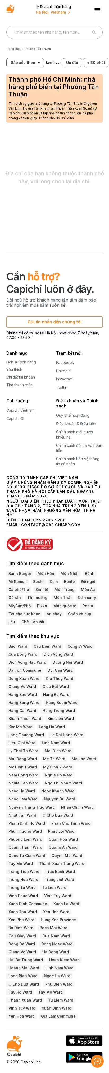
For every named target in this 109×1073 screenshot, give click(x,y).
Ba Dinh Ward (20, 927)
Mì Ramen (17, 581)
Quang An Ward (63, 847)
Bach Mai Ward (53, 927)
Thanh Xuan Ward (25, 1000)
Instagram (64, 379)
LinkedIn (63, 371)
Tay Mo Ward (20, 863)
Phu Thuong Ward (25, 831)
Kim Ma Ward (20, 726)
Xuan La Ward (66, 903)
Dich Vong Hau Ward (27, 662)
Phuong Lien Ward (25, 839)
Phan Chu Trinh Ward (70, 823)
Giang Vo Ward (22, 686)
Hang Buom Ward (62, 702)
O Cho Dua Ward (58, 815)
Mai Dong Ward (22, 758)
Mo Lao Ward (84, 758)
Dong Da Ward (21, 944)
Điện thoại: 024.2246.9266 (36, 520)
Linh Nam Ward (56, 742)
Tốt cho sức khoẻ (24, 614)
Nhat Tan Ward (22, 815)
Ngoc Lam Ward (23, 799)
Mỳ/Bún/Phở (19, 606)
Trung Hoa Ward (23, 879)
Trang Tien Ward (23, 871)
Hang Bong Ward (23, 702)
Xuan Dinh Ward (56, 1008)
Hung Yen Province (58, 919)
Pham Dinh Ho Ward (26, 823)
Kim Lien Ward (61, 718)
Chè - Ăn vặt (32, 621)
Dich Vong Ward (58, 654)
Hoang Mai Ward (23, 968)
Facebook (65, 362)
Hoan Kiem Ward (64, 960)
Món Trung (64, 589)
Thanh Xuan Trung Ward (61, 863)
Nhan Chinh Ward (77, 807)
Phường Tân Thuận (38, 48)
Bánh (89, 573)
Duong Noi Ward (68, 662)
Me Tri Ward (54, 758)
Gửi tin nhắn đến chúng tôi (54, 322)
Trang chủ (13, 48)
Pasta (88, 606)
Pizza (42, 606)
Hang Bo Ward (56, 694)
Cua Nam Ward (56, 936)
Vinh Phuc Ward (23, 895)
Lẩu (11, 621)
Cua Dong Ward (22, 654)
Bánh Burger (19, 573)
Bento (69, 581)
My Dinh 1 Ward (22, 767)
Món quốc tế (64, 606)
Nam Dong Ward (23, 775)
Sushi (38, 581)
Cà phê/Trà (18, 589)
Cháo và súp (79, 614)
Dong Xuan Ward (23, 678)
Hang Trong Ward (59, 710)
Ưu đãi (72, 62)
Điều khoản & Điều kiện (76, 423)
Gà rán (14, 597)
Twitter (62, 387)
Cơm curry (87, 597)
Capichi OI (15, 418)
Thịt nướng (37, 597)
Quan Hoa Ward (63, 839)
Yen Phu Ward (21, 919)
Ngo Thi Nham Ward (63, 783)
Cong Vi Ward (80, 646)
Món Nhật (70, 573)
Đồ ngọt (88, 581)
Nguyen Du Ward (59, 799)
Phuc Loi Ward (61, 831)
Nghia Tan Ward (23, 783)
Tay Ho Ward (20, 992)
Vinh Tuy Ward (57, 895)
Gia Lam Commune (58, 1016)
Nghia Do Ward (58, 775)
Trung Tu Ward (22, 887)
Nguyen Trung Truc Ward (31, 807)
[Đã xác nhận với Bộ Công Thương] (54, 542)
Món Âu (88, 589)
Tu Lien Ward (54, 887)
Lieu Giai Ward (21, 742)
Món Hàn (46, 573)
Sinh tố (41, 589)
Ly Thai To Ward (23, 750)
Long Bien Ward (23, 976)
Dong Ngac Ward (56, 944)
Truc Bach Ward (60, 871)
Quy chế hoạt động (72, 415)
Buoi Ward (17, 646)
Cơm (54, 581)
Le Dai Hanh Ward (66, 734)
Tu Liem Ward (60, 1000)
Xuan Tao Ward (22, 911)
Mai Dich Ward (58, 750)
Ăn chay (54, 614)
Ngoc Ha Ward (21, 791)
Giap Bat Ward (55, 686)
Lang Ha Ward (52, 726)
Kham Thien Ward (24, 718)
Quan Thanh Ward (25, 847)
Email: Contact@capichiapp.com (43, 525)
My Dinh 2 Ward (57, 767)
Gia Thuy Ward (59, 678)
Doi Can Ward (60, 670)
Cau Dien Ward (47, 646)
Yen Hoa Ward (56, 911)
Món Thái (62, 597)
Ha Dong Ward (55, 952)
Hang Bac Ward (22, 694)
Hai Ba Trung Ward (25, 960)
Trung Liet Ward (59, 879)
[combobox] (21, 62)
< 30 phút (96, 62)
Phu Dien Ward (58, 984)
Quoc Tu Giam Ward (26, 855)
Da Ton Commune (24, 670)
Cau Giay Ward (22, 936)
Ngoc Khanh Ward (58, 791)
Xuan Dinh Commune (27, 903)
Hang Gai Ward (22, 710)
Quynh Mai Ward (67, 855)
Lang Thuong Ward (26, 734)
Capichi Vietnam (20, 410)
